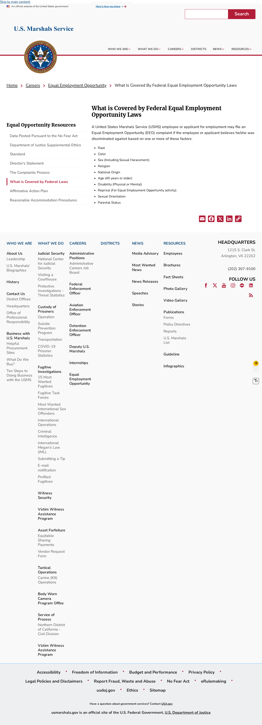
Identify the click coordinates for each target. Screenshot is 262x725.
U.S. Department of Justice (188, 712)
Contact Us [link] (16, 293)
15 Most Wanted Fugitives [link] (45, 381)
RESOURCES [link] (174, 243)
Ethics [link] (132, 690)
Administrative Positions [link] (81, 255)
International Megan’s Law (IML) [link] (49, 447)
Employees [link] (173, 253)
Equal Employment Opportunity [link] (80, 379)
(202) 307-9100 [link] (241, 268)
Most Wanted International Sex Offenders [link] (52, 409)
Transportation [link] (50, 339)
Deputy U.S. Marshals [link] (79, 349)
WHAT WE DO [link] (51, 243)
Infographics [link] (174, 366)
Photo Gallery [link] (175, 288)
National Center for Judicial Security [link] (51, 263)
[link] (40, 58)
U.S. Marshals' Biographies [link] (18, 268)
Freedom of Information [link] (95, 672)
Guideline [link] (172, 354)
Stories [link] (138, 304)
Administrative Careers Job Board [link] (81, 268)
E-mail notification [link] (47, 467)
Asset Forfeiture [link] (51, 530)
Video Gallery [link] (175, 300)
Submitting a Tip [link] (51, 458)
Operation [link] (46, 316)
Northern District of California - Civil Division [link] (51, 629)
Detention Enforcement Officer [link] (80, 330)
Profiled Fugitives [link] (45, 479)
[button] (202, 219)
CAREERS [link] (77, 243)
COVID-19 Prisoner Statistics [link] (46, 351)
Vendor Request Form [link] (51, 553)
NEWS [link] (137, 243)
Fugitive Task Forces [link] (49, 395)
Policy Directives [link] (177, 324)
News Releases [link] (145, 281)
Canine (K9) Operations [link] (47, 580)
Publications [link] (174, 311)
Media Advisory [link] (145, 253)
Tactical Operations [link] (47, 570)
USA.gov (167, 704)
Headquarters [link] (18, 306)
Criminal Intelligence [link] (47, 433)
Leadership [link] (16, 258)
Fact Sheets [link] (173, 276)
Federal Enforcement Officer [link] (80, 288)
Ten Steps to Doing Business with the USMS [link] (19, 375)
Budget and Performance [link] (153, 672)
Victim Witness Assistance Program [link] (51, 514)
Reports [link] (170, 331)
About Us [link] (15, 253)
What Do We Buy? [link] (18, 361)
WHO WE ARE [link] (19, 243)
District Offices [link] (19, 299)
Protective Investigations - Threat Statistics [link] (51, 291)
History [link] (13, 281)
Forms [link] (169, 317)
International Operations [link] (48, 422)
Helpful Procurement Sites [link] (17, 348)
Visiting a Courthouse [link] (47, 277)
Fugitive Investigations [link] (49, 369)
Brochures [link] (172, 265)
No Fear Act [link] (178, 681)
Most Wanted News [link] (143, 267)
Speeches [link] (140, 293)
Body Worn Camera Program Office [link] (51, 598)
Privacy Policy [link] (202, 672)
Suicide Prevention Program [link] (46, 328)
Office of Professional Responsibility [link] (18, 317)
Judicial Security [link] (51, 253)
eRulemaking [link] (213, 681)
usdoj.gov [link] (106, 690)
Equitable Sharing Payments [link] (46, 540)
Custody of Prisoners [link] (47, 309)
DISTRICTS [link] (110, 243)
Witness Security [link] (45, 495)
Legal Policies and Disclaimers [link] (53, 681)
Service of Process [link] (46, 617)
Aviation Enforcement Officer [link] (80, 309)
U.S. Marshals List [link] (175, 340)
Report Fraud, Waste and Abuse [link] (125, 681)
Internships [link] (78, 362)
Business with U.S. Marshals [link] (18, 335)
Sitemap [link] (158, 690)
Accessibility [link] (49, 672)
